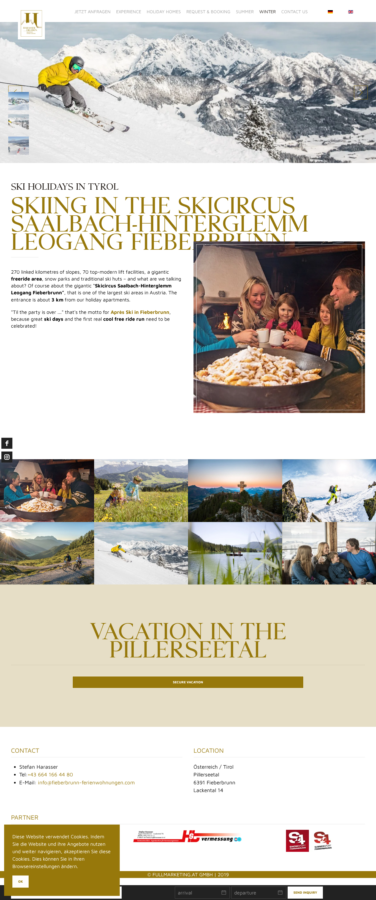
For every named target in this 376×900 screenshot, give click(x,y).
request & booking (208, 11)
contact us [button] (294, 11)
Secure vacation (188, 682)
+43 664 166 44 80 (50, 774)
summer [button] (245, 11)
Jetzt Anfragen (92, 11)
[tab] (18, 101)
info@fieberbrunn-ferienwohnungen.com (86, 782)
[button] (361, 92)
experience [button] (128, 11)
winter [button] (267, 11)
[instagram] (6, 457)
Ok (20, 881)
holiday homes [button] (164, 11)
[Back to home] (32, 11)
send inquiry (305, 892)
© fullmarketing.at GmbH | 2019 (188, 874)
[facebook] (6, 443)
